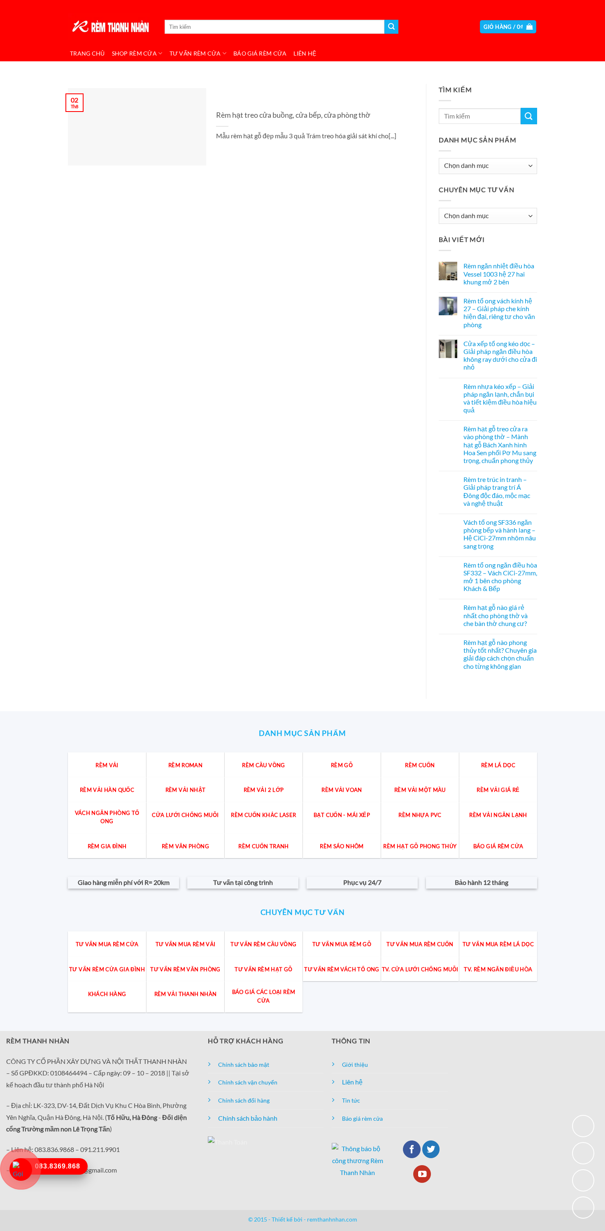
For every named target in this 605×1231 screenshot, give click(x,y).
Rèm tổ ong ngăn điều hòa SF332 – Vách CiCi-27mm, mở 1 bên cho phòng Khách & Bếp (500, 577)
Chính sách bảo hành (247, 1118)
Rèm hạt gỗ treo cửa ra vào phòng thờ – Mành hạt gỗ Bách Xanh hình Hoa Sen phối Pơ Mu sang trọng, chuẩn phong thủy (499, 444)
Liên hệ (352, 1082)
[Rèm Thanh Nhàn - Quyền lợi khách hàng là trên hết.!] (109, 27)
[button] (508, 27)
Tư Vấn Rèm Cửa (195, 53)
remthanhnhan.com (332, 1219)
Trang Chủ (87, 53)
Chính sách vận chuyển (247, 1082)
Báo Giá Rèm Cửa (259, 53)
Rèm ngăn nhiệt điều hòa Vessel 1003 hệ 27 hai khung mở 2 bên (498, 274)
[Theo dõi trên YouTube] (422, 1174)
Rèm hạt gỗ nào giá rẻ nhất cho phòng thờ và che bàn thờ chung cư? (495, 615)
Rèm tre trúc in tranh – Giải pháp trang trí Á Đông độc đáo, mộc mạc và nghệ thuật (496, 491)
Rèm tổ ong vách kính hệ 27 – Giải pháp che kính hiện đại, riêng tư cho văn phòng (499, 312)
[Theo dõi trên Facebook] (412, 1149)
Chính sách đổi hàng (244, 1100)
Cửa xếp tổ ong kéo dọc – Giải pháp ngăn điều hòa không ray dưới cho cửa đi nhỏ (500, 355)
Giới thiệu (355, 1064)
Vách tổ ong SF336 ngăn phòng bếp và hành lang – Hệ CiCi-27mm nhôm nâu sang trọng (499, 534)
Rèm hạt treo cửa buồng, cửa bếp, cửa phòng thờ (293, 114)
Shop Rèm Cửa (134, 53)
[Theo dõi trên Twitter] (431, 1149)
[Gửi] (391, 27)
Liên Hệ (304, 53)
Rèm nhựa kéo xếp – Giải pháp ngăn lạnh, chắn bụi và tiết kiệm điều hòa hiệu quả (500, 398)
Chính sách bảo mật (243, 1064)
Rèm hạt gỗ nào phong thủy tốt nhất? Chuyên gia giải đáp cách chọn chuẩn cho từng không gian (500, 654)
